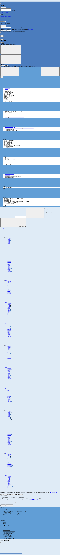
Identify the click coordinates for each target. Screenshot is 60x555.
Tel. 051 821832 (7, 512)
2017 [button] (6, 431)
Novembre (9, 248)
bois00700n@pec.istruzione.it (15, 514)
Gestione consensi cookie (7, 535)
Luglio (9, 244)
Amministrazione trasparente (8, 536)
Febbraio (9, 239)
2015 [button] (6, 475)
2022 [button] (6, 323)
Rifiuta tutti (10, 494)
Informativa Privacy (6, 530)
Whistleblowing (6, 534)
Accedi (2, 3)
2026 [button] (6, 237)
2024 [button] (6, 280)
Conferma (6, 65)
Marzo (9, 240)
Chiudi (2, 39)
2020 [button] (6, 367)
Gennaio (9, 238)
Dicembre (9, 249)
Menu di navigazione (22, 226)
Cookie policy (5, 527)
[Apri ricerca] (50, 71)
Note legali (5, 529)
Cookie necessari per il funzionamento (7, 502)
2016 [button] (6, 453)
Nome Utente (14, 9)
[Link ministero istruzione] (5, 2)
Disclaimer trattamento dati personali (7, 544)
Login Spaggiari (30, 29)
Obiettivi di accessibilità (7, 533)
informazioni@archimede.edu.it (15, 513)
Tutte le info (5, 228)
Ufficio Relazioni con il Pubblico (9, 531)
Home (45, 208)
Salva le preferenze (9, 505)
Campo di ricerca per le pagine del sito (7, 216)
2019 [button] (6, 388)
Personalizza (3, 494)
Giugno (9, 243)
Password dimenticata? (4, 12)
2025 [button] (6, 258)
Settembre (9, 246)
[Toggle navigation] (9, 71)
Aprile (9, 241)
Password (13, 10)
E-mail (13, 27)
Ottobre (9, 247)
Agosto (9, 245)
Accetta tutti (18, 494)
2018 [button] (6, 410)
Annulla (2, 65)
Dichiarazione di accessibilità (8, 532)
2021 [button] (6, 345)
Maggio (9, 242)
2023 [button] (6, 302)
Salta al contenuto (3, 0)
